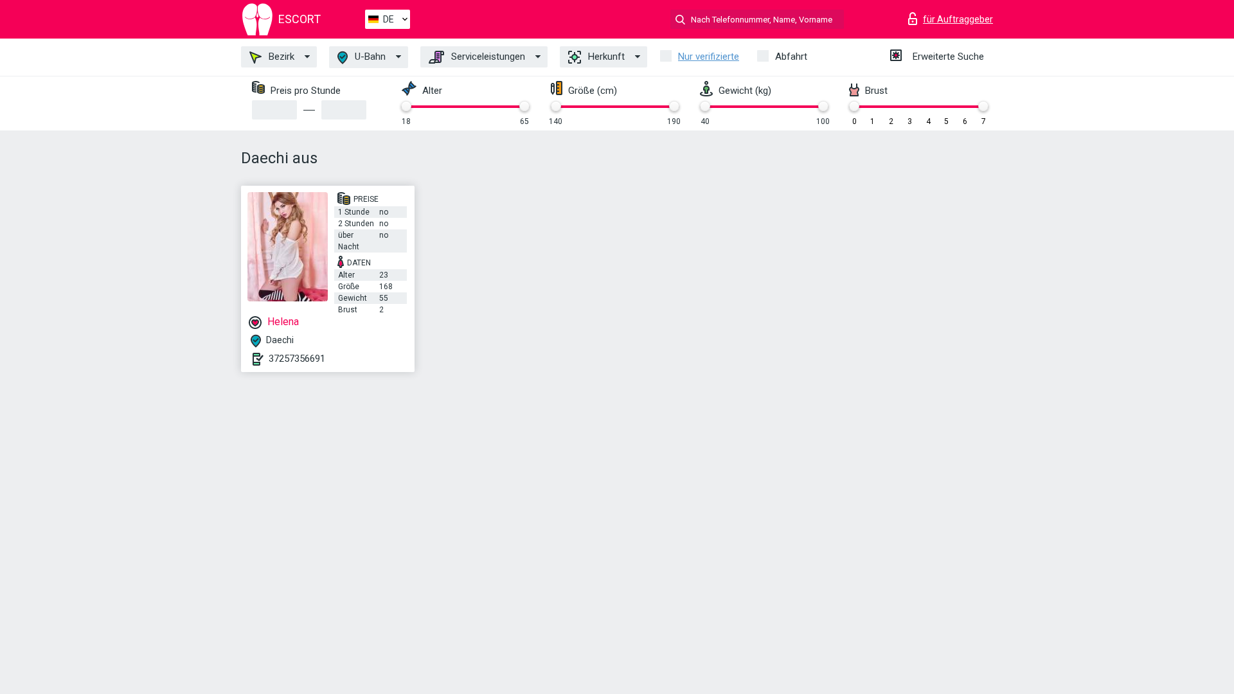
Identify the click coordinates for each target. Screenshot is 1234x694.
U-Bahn (369, 56)
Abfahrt (791, 56)
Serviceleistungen (487, 56)
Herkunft (605, 56)
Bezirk (280, 56)
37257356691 (297, 358)
